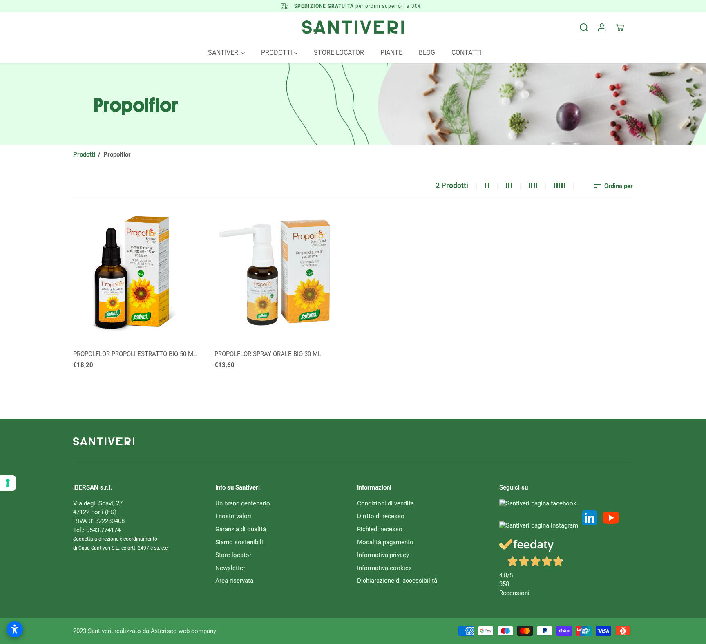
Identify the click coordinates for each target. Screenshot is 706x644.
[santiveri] (353, 27)
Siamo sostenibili (239, 542)
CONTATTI (466, 52)
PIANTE (391, 52)
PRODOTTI (277, 52)
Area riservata (234, 580)
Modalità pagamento (385, 542)
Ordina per (618, 186)
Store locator (233, 555)
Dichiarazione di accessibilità (397, 580)
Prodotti (84, 154)
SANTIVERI (224, 52)
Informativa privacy (383, 555)
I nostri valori (233, 516)
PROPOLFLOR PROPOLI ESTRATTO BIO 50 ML (135, 354)
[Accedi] (602, 27)
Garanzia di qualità (240, 529)
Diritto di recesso (380, 516)
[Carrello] (620, 27)
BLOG (427, 52)
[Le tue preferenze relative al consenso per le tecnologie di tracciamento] (8, 483)
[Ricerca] (584, 27)
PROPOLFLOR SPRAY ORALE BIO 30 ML (267, 354)
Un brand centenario (242, 503)
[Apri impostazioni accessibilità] (15, 629)
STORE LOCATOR (339, 52)
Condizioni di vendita (385, 503)
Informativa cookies (384, 568)
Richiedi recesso (379, 529)
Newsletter (230, 568)
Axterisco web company (183, 631)
